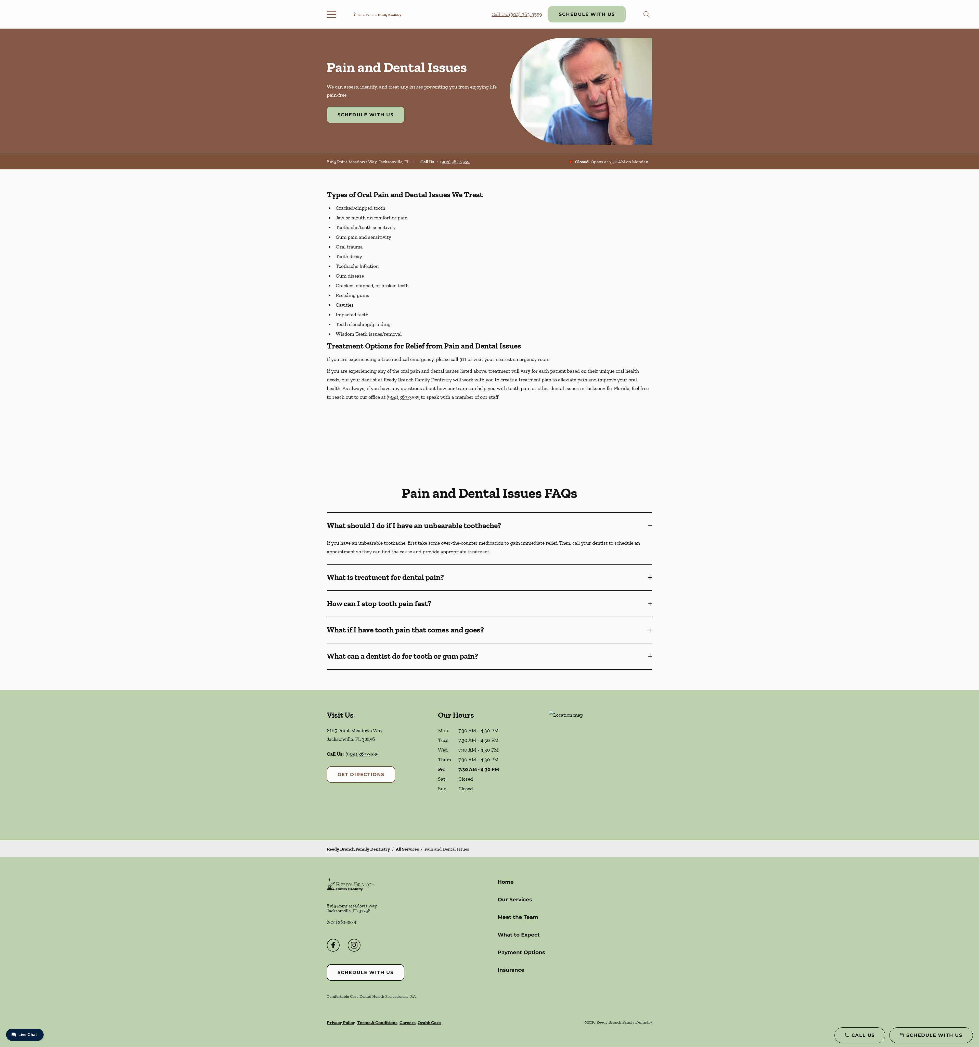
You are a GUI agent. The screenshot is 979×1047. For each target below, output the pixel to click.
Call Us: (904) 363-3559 (517, 14)
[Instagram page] (354, 945)
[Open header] (332, 14)
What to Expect (519, 935)
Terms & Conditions (377, 1022)
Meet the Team (518, 917)
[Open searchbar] (646, 14)
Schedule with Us (587, 14)
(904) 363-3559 (455, 162)
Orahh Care (429, 1022)
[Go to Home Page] (377, 14)
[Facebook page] (333, 945)
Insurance (511, 970)
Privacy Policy (341, 1022)
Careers (408, 1022)
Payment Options (521, 952)
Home (506, 882)
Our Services (515, 899)
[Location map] (600, 765)
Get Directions (361, 774)
